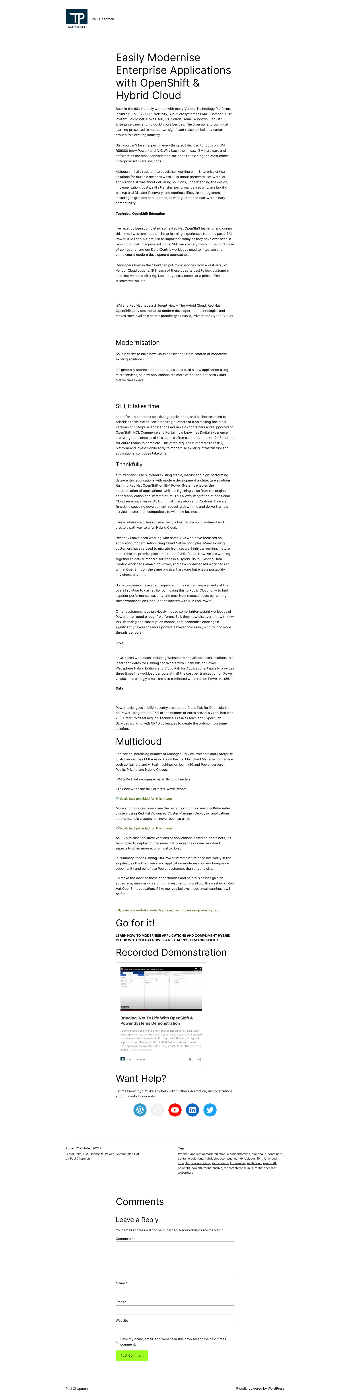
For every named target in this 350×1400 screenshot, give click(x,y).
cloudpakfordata (238, 1154)
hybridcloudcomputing (220, 1158)
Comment (125, 1239)
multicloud (254, 1163)
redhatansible (213, 1168)
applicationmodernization (207, 1154)
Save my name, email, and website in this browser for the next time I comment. (173, 1341)
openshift (269, 1163)
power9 (196, 1168)
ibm (259, 1158)
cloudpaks (259, 1154)
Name (121, 1283)
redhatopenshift (266, 1168)
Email (121, 1302)
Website (122, 1320)
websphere (185, 1172)
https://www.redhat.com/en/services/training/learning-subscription (167, 910)
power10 (184, 1168)
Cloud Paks (73, 1154)
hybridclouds (247, 1158)
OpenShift (96, 1154)
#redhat (183, 1154)
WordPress (276, 1388)
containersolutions (190, 1158)
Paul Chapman (103, 19)
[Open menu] (120, 19)
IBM (85, 1154)
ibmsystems (220, 1163)
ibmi (181, 1163)
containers (275, 1154)
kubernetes (238, 1163)
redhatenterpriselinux (238, 1168)
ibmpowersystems (198, 1163)
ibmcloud (270, 1158)
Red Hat (133, 1154)
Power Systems (115, 1154)
